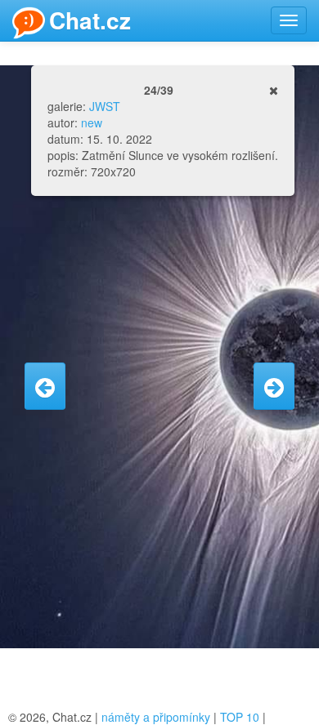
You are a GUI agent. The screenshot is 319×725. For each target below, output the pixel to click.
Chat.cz (90, 20)
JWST (104, 106)
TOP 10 (239, 717)
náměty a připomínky (155, 717)
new (91, 122)
